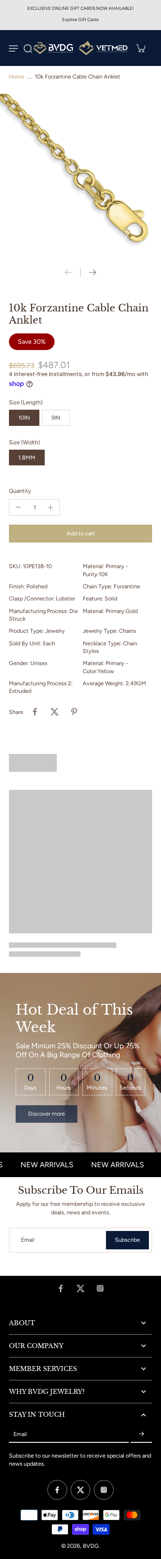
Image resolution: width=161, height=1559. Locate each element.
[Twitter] (80, 1288)
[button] (80, 534)
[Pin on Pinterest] (74, 712)
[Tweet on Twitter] (54, 712)
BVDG (91, 1545)
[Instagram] (100, 1288)
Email (27, 1240)
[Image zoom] (80, 174)
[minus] (18, 507)
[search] (28, 48)
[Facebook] (61, 1288)
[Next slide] (92, 272)
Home (16, 76)
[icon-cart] (140, 48)
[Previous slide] (68, 272)
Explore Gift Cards (80, 19)
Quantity (20, 490)
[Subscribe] (141, 1434)
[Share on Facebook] (35, 712)
